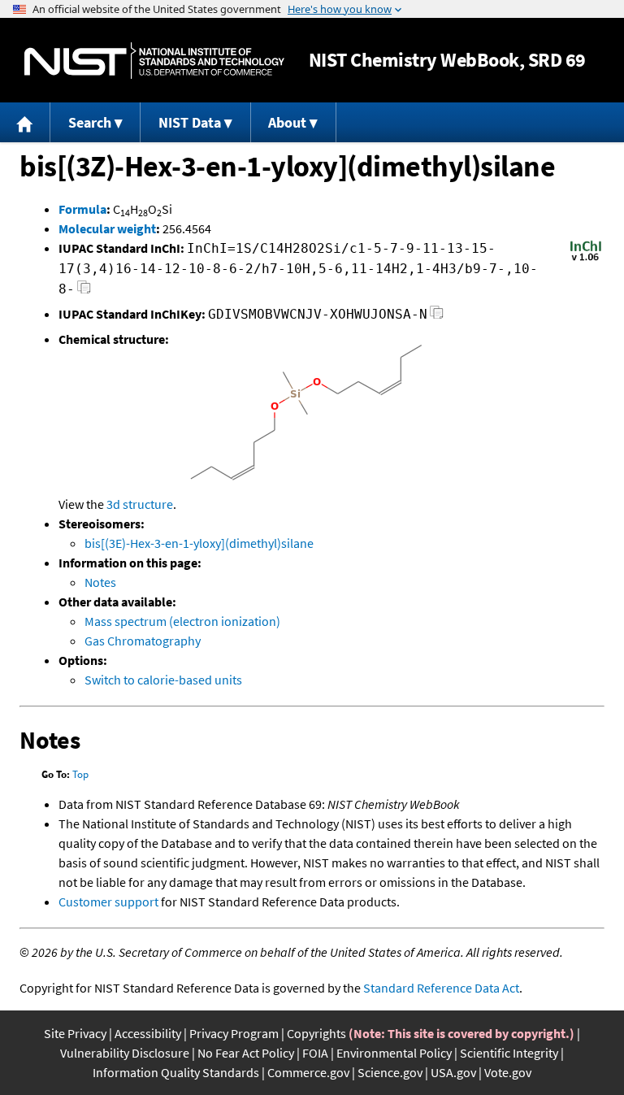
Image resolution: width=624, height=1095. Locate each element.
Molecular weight (107, 228)
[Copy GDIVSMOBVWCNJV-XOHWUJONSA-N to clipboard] (437, 316)
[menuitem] (25, 122)
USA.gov (453, 1072)
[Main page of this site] (25, 122)
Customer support (108, 901)
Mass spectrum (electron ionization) (182, 621)
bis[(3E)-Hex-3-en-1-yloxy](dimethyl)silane (199, 543)
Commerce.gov (308, 1072)
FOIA (315, 1053)
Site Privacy (75, 1033)
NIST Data (189, 122)
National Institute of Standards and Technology (154, 60)
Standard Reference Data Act (441, 988)
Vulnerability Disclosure (124, 1053)
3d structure (139, 504)
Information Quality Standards (176, 1072)
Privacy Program (234, 1033)
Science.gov (390, 1072)
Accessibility (148, 1033)
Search (89, 122)
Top (80, 774)
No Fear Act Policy (245, 1053)
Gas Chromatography (142, 640)
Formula (82, 209)
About (287, 122)
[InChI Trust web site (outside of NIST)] (585, 259)
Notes (100, 582)
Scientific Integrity (509, 1053)
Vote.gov (507, 1072)
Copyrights (316, 1033)
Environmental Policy (394, 1053)
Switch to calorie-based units (163, 679)
